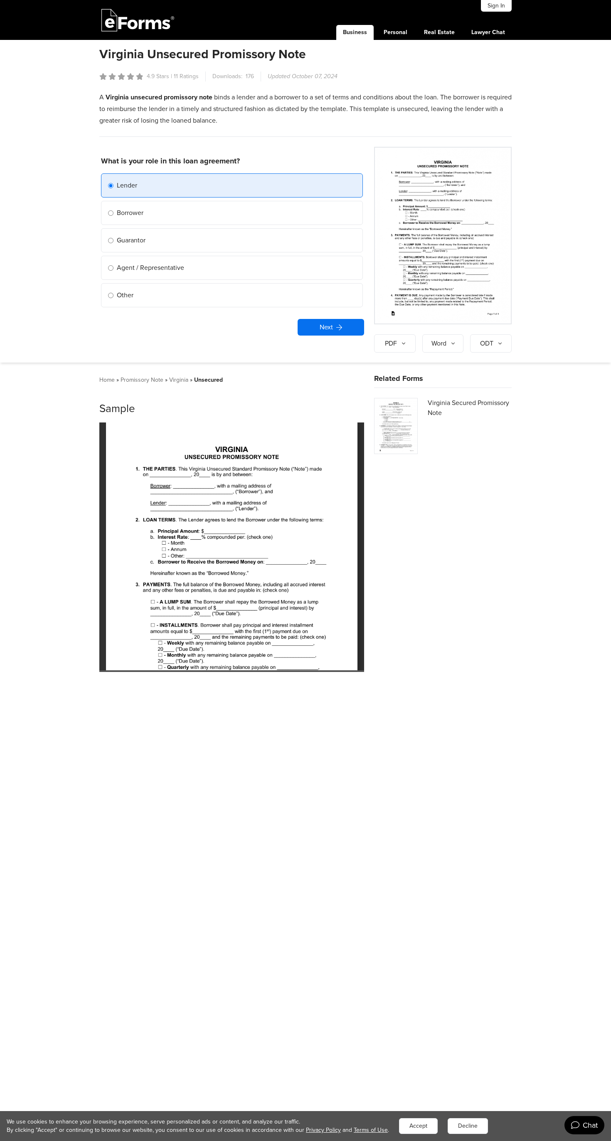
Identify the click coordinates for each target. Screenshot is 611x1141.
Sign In (496, 5)
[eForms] (138, 20)
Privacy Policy (323, 1130)
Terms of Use (371, 1130)
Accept (418, 1125)
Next (326, 327)
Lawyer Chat (488, 32)
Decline (468, 1125)
